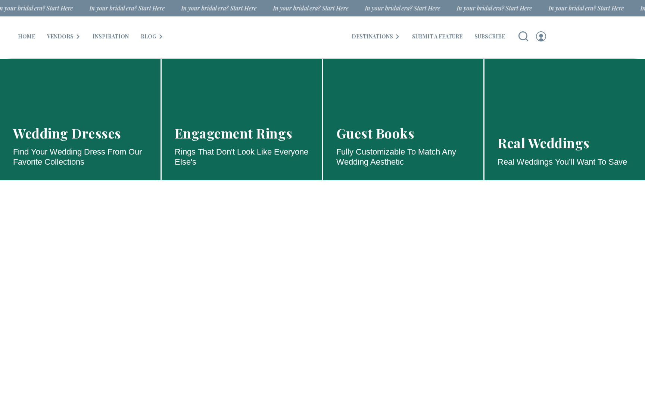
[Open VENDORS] (78, 36)
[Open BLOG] (160, 36)
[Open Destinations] (397, 36)
